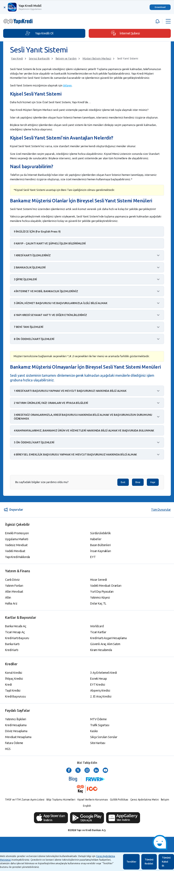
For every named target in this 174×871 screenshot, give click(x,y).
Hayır (152, 482)
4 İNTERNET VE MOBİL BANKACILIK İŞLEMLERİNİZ (46, 291)
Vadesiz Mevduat (16, 545)
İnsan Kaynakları (100, 551)
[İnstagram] (87, 771)
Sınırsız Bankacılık (39, 58)
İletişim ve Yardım (66, 58)
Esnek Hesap (98, 678)
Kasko (94, 731)
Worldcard (97, 626)
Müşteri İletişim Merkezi (97, 58)
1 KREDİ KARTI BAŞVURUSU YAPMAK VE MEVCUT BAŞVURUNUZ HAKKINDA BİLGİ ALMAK (70, 390)
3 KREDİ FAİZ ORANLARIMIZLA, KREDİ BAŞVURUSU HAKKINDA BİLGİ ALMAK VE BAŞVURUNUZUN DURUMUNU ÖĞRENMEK (83, 416)
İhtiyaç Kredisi (14, 678)
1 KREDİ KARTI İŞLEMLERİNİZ (32, 255)
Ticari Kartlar (98, 632)
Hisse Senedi (98, 579)
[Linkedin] (96, 771)
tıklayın (67, 85)
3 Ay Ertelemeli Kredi (103, 672)
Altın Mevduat (14, 591)
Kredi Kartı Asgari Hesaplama (108, 638)
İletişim (165, 799)
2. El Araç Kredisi (100, 696)
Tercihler (131, 861)
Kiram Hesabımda (101, 650)
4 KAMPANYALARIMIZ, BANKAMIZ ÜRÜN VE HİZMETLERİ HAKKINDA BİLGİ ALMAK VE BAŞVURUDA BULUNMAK (84, 430)
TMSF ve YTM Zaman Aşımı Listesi (24, 799)
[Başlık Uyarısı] (157, 21)
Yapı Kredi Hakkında (17, 557)
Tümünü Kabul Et (166, 861)
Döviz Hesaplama (16, 731)
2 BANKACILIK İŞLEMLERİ (30, 267)
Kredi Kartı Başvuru (17, 638)
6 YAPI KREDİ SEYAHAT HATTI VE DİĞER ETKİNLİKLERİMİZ (50, 314)
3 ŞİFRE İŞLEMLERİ (25, 279)
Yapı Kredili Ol (44, 33)
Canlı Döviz (12, 579)
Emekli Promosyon (17, 533)
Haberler (95, 539)
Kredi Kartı (11, 650)
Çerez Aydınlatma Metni (144, 799)
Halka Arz (11, 603)
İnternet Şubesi (130, 33)
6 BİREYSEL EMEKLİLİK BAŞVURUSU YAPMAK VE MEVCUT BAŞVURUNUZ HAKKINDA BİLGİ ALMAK (75, 454)
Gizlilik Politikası (119, 799)
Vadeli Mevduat (15, 551)
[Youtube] (105, 771)
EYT (93, 557)
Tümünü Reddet (149, 861)
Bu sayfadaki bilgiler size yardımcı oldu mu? (42, 482)
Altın (8, 597)
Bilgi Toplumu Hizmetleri (60, 799)
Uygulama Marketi (16, 539)
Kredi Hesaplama (16, 725)
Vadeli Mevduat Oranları (105, 585)
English (87, 805)
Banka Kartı (12, 644)
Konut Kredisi (13, 672)
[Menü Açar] (168, 21)
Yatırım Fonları (14, 585)
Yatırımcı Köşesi (100, 597)
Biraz (137, 482)
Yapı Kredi (17, 58)
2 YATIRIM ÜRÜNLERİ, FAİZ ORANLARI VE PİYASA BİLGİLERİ (51, 402)
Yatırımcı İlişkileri (15, 719)
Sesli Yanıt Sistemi (127, 58)
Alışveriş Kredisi (100, 690)
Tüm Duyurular (161, 509)
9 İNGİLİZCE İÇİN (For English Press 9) (37, 231)
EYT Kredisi (97, 684)
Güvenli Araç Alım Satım (105, 644)
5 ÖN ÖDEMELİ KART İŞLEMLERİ (34, 442)
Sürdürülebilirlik (100, 533)
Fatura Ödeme (14, 743)
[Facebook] (69, 771)
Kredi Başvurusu (15, 696)
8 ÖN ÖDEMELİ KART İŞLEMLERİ (34, 338)
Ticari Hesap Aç (15, 632)
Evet (123, 482)
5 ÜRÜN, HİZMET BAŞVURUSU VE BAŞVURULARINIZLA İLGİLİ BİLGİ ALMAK (60, 303)
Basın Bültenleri (100, 545)
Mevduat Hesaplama (18, 737)
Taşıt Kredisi (12, 690)
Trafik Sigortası (99, 725)
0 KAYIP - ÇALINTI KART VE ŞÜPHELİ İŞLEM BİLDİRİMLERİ (50, 243)
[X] (78, 771)
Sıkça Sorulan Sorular (103, 737)
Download (160, 7)
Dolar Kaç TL (98, 603)
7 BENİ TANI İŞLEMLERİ (28, 326)
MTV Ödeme (98, 719)
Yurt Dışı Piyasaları (102, 591)
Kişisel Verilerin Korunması (92, 799)
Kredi (8, 684)
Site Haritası (97, 743)
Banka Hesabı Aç (15, 626)
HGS (8, 749)
